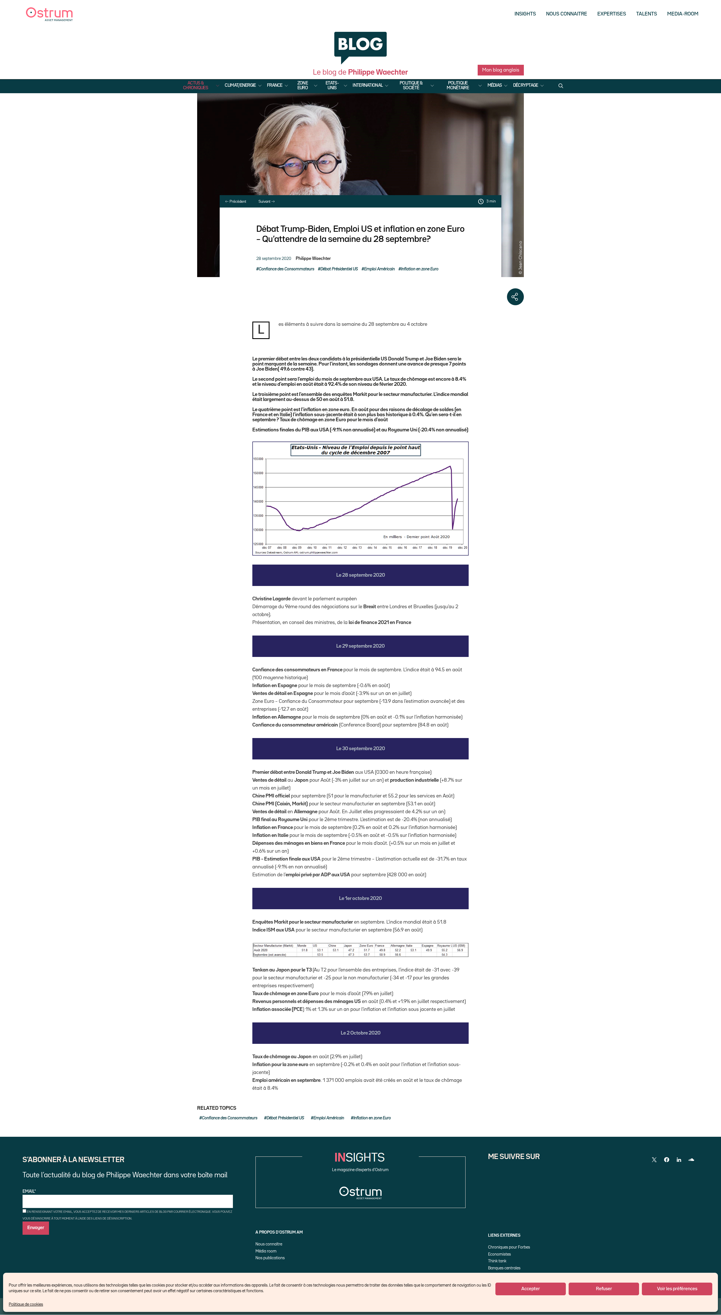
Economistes (499, 1254)
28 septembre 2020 (273, 258)
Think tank (497, 1261)
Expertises (611, 14)
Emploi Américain (379, 269)
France (274, 86)
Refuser (604, 1289)
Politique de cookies (26, 1304)
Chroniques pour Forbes (509, 1247)
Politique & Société (411, 85)
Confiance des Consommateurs (286, 269)
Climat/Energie (240, 86)
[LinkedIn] (679, 1160)
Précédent (237, 201)
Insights (525, 14)
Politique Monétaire (458, 85)
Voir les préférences (677, 1289)
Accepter (530, 1289)
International (368, 86)
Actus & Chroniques (195, 85)
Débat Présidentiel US (339, 269)
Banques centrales (504, 1268)
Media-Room (682, 14)
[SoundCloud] (691, 1160)
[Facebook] (666, 1160)
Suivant (265, 201)
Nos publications (270, 1258)
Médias (495, 86)
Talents (646, 14)
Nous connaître (268, 1244)
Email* (29, 1192)
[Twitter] (654, 1160)
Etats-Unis (332, 85)
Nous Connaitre (566, 14)
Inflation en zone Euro (420, 269)
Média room (266, 1251)
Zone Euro (302, 85)
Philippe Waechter (313, 259)
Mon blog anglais (500, 70)
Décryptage (525, 86)
